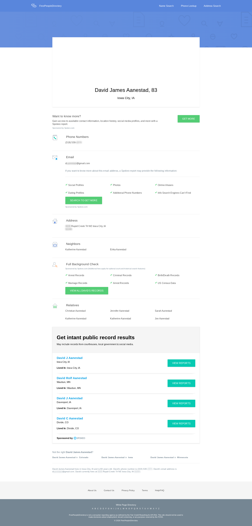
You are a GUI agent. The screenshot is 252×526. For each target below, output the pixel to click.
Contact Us (109, 490)
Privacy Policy (128, 490)
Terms (145, 490)
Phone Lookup (188, 6)
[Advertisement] (126, 57)
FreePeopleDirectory (50, 6)
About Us (92, 490)
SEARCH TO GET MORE (83, 200)
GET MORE (188, 119)
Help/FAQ (159, 490)
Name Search (166, 6)
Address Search (212, 6)
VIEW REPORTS (181, 363)
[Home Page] (35, 6)
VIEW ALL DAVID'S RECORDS (87, 290)
